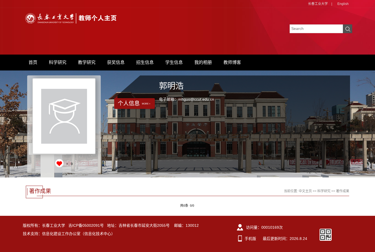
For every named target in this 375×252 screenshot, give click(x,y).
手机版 (250, 238)
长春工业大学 (318, 4)
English (343, 4)
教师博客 (232, 62)
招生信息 (145, 62)
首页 (33, 62)
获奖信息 (116, 62)
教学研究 (87, 62)
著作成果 (342, 191)
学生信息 (174, 62)
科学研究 (57, 62)
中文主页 (305, 191)
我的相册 (203, 62)
